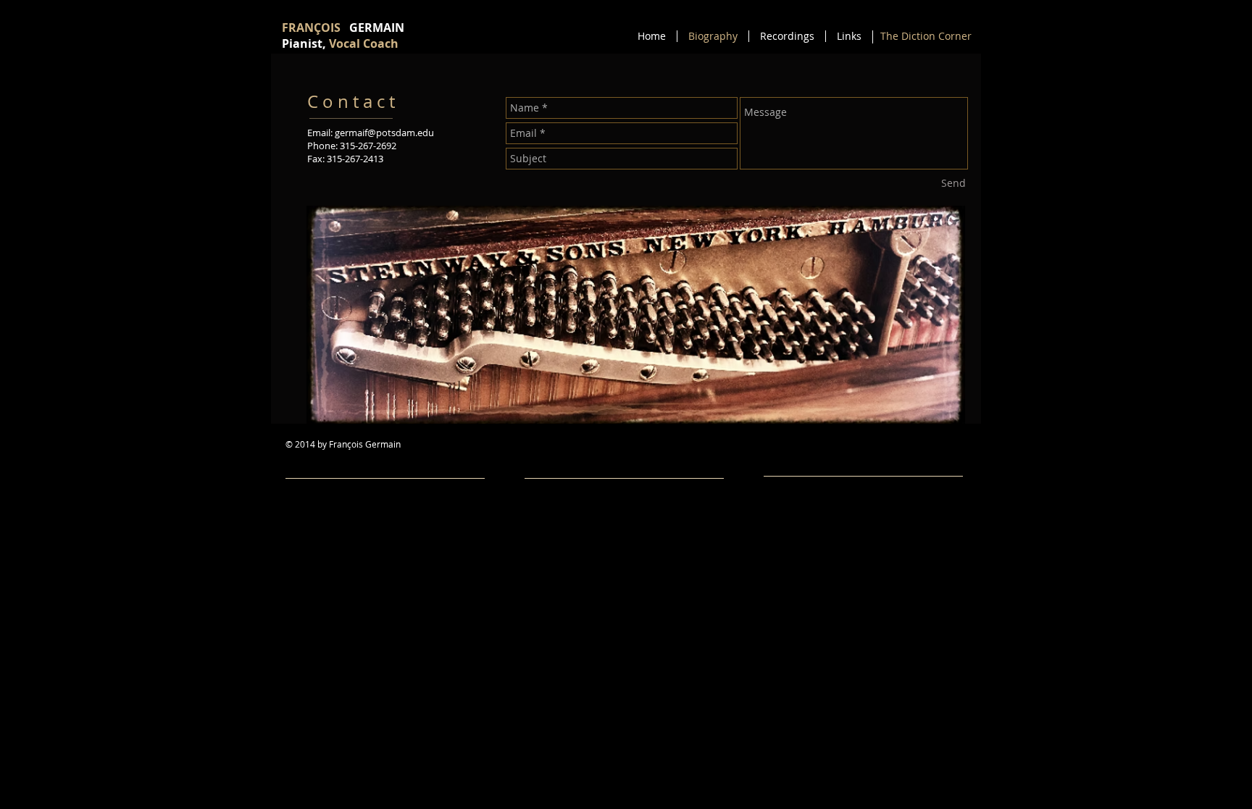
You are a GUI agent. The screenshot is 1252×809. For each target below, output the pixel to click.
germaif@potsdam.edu (384, 132)
